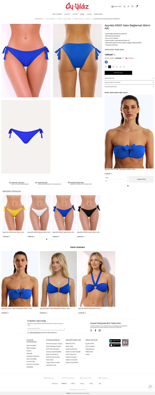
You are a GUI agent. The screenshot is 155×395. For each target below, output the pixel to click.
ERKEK (82, 14)
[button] (46, 239)
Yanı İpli (88, 19)
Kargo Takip (69, 346)
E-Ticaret (72, 393)
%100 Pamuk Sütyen (52, 349)
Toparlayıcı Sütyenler (33, 356)
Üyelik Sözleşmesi (71, 349)
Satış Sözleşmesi (71, 354)
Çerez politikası (90, 346)
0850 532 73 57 (70, 343)
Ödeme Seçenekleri (72, 362)
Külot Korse (49, 360)
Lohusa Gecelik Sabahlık (53, 352)
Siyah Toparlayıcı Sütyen (53, 346)
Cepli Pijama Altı (51, 365)
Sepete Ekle (118, 73)
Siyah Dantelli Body (52, 354)
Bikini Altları (78, 19)
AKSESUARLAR (98, 14)
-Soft (68, 393)
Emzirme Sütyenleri (33, 364)
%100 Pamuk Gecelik (52, 357)
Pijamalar (29, 353)
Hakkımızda (89, 352)
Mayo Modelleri (31, 345)
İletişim (87, 354)
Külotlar (29, 351)
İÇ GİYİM (75, 14)
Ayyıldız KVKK (89, 343)
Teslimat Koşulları (71, 357)
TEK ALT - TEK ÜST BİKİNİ (64, 19)
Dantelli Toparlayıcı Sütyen (54, 343)
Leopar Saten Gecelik (52, 362)
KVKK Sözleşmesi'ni (35, 332)
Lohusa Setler (31, 361)
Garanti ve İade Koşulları (73, 352)
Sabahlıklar (30, 367)
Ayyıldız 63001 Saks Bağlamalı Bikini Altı (107, 19)
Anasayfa (39, 19)
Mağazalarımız (89, 349)
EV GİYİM (67, 14)
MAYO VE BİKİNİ (57, 14)
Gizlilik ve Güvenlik (71, 360)
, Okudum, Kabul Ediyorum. (43, 332)
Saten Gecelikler (32, 359)
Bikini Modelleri (31, 348)
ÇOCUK (89, 14)
